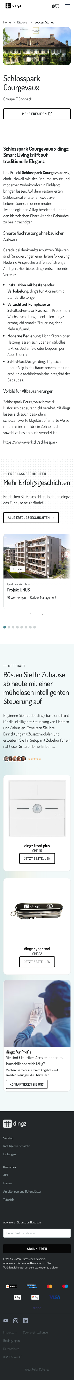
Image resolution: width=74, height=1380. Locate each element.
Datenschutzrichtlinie (33, 1258)
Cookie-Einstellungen (36, 1332)
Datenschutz (11, 1349)
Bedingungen (11, 1340)
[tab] (4, 627)
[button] (66, 6)
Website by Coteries (37, 1369)
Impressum (10, 1332)
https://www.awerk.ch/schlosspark (30, 442)
